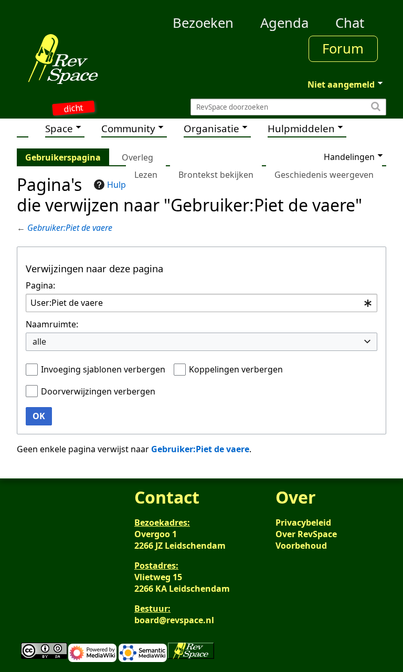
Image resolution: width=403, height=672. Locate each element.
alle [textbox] (39, 341)
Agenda (284, 23)
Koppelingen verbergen (236, 369)
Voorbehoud (301, 545)
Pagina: (40, 285)
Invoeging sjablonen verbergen (103, 369)
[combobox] (201, 303)
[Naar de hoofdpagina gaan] (63, 58)
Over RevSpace (306, 534)
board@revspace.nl (174, 620)
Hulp (116, 184)
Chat (349, 23)
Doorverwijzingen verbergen (98, 391)
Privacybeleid (303, 522)
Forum (343, 48)
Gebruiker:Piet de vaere (69, 227)
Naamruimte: (52, 324)
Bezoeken (203, 23)
